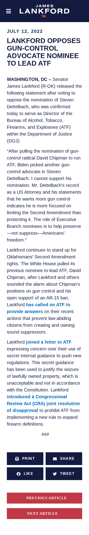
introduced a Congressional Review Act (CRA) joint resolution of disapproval (43, 403)
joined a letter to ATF (48, 342)
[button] (9, 11)
